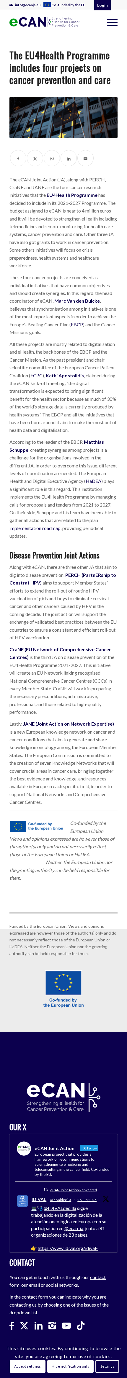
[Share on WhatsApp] (52, 158)
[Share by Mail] (85, 158)
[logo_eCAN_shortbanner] (44, 22)
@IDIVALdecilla (60, 1208)
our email (30, 1285)
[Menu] (109, 22)
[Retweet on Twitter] (46, 1189)
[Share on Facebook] (18, 158)
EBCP (77, 324)
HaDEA (93, 481)
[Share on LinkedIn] (69, 158)
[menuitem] (65, 5)
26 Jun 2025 (87, 1199)
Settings (107, 1366)
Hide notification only (70, 1366)
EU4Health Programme (72, 195)
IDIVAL (39, 1199)
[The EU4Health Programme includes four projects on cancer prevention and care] (63, 117)
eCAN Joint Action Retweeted (73, 1190)
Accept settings (27, 1366)
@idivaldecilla (60, 1199)
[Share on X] (35, 158)
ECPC (36, 375)
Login (102, 5)
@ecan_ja (73, 1228)
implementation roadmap (35, 528)
